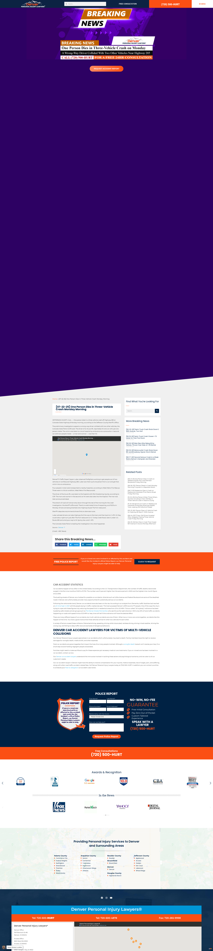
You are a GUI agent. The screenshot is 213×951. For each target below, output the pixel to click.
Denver (110, 867)
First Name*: (93, 698)
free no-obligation (71, 667)
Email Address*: (112, 706)
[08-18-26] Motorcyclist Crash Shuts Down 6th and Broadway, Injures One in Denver (142, 451)
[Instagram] (106, 898)
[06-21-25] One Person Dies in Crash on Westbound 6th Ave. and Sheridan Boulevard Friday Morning (141, 480)
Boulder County (114, 856)
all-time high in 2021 (62, 606)
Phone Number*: (95, 706)
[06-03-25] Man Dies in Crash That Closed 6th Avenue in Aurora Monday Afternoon (142, 523)
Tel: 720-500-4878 (106, 918)
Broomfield (112, 861)
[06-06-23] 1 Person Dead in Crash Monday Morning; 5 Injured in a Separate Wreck (142, 486)
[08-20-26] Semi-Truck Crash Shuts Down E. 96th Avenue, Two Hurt (142, 430)
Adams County (60, 856)
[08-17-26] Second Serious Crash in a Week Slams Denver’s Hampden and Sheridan (142, 458)
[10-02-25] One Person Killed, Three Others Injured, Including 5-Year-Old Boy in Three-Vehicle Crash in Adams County (142, 498)
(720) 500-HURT (170, 4)
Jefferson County (141, 856)
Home (54, 399)
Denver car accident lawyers (66, 656)
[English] (209, 948)
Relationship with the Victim (99, 714)
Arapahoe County (88, 856)
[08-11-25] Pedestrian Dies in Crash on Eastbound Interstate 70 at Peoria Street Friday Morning (142, 492)
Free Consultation (128, 4)
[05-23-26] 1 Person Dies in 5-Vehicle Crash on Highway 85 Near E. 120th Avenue (142, 511)
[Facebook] (102, 898)
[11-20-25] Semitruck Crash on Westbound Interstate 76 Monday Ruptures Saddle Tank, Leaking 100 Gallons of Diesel (142, 505)
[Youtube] (111, 898)
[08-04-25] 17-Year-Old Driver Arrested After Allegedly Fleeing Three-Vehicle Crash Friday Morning (141, 517)
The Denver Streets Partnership (97, 611)
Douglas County (114, 873)
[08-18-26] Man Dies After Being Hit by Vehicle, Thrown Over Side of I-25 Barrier (141, 444)
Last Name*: (111, 698)
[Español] (211, 948)
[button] (61, 544)
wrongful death (129, 644)
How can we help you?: (97, 722)
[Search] (157, 411)
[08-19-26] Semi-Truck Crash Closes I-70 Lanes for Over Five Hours (141, 437)
